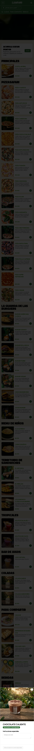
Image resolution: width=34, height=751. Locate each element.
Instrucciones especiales (11, 731)
